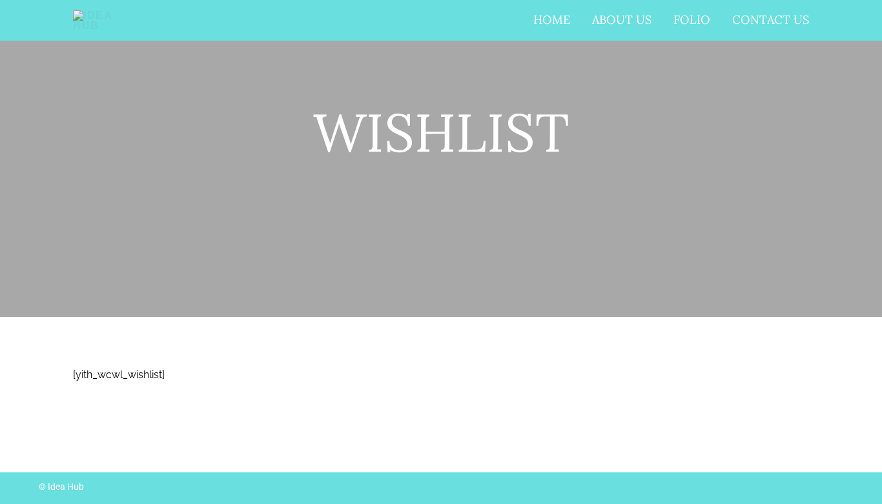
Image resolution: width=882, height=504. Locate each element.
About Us (621, 19)
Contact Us (770, 19)
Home (551, 19)
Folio (691, 19)
